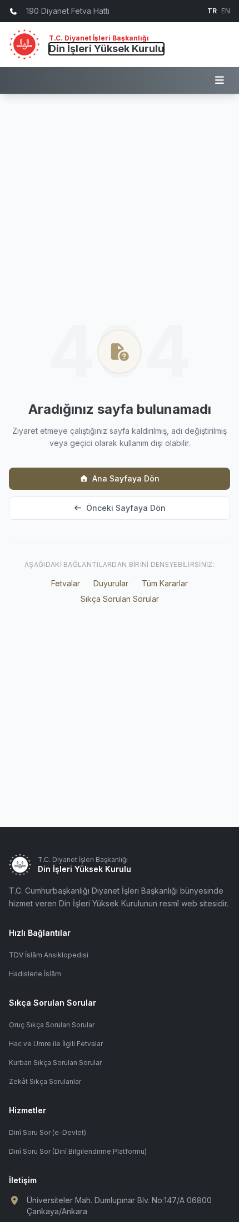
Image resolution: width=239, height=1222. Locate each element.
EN (225, 11)
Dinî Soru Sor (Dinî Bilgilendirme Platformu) (78, 1151)
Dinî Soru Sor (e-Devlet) (47, 1132)
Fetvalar (65, 583)
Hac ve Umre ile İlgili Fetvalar (56, 1044)
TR (212, 11)
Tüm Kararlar (165, 583)
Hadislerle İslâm (35, 974)
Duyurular (110, 583)
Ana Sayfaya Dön (126, 478)
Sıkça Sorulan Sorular (120, 599)
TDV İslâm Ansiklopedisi (48, 955)
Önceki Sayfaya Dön (126, 508)
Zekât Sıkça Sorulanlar (45, 1081)
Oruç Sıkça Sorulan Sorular (51, 1025)
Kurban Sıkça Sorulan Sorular (55, 1062)
